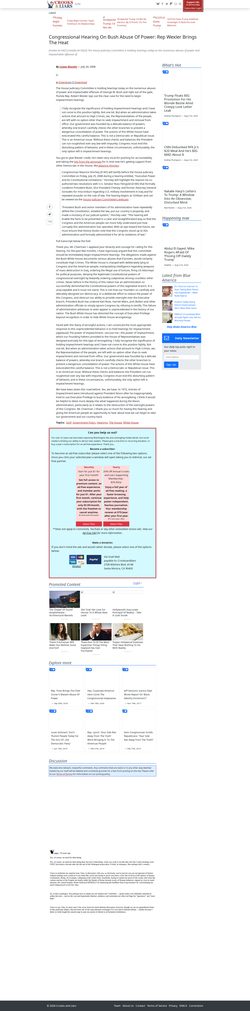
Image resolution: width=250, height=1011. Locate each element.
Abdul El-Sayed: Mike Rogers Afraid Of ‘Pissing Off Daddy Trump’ (179, 254)
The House (115, 422)
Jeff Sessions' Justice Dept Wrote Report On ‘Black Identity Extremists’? (138, 694)
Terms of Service (64, 774)
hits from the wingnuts (88, 161)
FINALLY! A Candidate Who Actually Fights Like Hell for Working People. (187, 317)
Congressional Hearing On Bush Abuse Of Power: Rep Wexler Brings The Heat (123, 40)
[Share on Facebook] (49, 207)
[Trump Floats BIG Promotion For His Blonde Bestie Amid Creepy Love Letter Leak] (181, 81)
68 (164, 167)
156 (50, 221)
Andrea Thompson (172, 116)
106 (88, 711)
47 (88, 669)
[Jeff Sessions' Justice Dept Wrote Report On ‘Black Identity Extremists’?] (139, 677)
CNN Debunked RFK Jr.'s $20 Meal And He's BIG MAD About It (181, 151)
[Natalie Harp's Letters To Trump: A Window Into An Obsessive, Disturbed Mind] (181, 176)
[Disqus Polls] (102, 812)
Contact (140, 1005)
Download (65, 82)
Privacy (173, 1005)
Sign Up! (171, 364)
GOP (68, 422)
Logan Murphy (68, 66)
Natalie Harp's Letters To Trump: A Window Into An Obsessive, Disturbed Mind (180, 196)
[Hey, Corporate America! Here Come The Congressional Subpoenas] (102, 677)
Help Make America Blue (182, 327)
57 (164, 72)
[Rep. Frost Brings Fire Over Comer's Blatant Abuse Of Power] (66, 677)
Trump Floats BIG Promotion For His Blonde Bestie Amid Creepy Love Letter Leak (178, 103)
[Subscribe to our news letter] (175, 4)
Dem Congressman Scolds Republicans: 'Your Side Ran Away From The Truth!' (138, 736)
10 (124, 669)
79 (51, 669)
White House (131, 422)
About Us (128, 1005)
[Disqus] (102, 881)
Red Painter (169, 207)
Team (117, 1005)
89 (164, 123)
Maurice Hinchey (108, 165)
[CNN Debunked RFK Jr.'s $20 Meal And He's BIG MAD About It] (181, 132)
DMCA (183, 1005)
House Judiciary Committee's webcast (105, 199)
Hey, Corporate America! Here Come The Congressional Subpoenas (101, 694)
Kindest (76, 566)
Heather (167, 265)
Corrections (196, 1005)
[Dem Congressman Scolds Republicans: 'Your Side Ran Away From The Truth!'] (139, 718)
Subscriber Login (193, 8)
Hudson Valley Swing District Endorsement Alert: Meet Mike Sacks (185, 305)
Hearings (102, 422)
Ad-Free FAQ (90, 533)
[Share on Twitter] (49, 214)
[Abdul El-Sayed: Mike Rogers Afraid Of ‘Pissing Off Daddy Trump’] (181, 234)
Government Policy (84, 422)
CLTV (77, 4)
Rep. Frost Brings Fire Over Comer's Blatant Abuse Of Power (65, 694)
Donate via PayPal (94, 559)
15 (164, 225)
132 (51, 711)
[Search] (180, 4)
